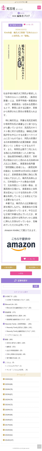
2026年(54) (8, 379)
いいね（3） (31, 259)
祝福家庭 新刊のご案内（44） (17, 316)
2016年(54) (8, 430)
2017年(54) (8, 425)
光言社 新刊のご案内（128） (16, 343)
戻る (21, 273)
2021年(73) (8, 405)
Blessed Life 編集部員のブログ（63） (19, 308)
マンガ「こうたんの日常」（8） (18, 370)
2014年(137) (9, 440)
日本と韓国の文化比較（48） (16, 354)
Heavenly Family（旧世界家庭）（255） (19, 324)
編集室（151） (12, 347)
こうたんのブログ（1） (15, 366)
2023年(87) (8, 394)
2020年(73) (8, 410)
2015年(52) (8, 435)
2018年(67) (8, 420)
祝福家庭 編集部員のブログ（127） (19, 319)
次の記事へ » (33, 267)
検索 (35, 286)
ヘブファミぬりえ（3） (15, 335)
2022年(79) (8, 399)
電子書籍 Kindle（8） (14, 358)
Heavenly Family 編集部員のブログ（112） (21, 331)
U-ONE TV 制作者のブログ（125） (18, 300)
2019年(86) (8, 415)
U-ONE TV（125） (11, 296)
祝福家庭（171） (11, 312)
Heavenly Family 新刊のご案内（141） (20, 327)
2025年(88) (8, 384)
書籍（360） (9, 339)
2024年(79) (8, 389)
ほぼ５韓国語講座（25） (15, 350)
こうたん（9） (10, 362)
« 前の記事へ (8, 267)
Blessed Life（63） (11, 304)
